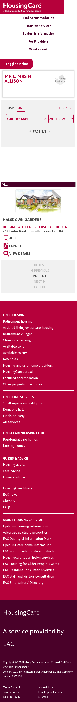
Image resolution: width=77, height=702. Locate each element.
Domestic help (13, 409)
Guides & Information (38, 33)
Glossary (9, 501)
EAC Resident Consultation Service (28, 570)
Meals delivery (14, 416)
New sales (10, 359)
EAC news (10, 494)
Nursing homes (14, 445)
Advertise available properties (25, 532)
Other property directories (22, 384)
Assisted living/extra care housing (28, 327)
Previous (41, 270)
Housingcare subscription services (28, 557)
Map (10, 108)
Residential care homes (20, 439)
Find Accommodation (38, 18)
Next (38, 281)
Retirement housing (18, 321)
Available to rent (15, 346)
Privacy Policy (11, 692)
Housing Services (38, 25)
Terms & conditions (14, 687)
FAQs (6, 507)
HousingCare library (18, 488)
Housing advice (14, 464)
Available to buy (15, 353)
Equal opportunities (50, 692)
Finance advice (14, 477)
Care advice (11, 471)
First (41, 265)
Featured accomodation (20, 378)
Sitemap (43, 696)
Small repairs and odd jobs (22, 403)
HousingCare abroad (18, 371)
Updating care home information (27, 545)
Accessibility (45, 687)
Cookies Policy (11, 696)
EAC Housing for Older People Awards (31, 564)
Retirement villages (17, 334)
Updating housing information (25, 526)
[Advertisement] (38, 164)
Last (38, 287)
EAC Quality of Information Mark (27, 538)
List (21, 108)
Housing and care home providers (28, 365)
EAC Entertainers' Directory (23, 582)
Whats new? (38, 49)
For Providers (38, 41)
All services (11, 422)
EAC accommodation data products (28, 551)
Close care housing (17, 340)
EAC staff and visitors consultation (28, 576)
